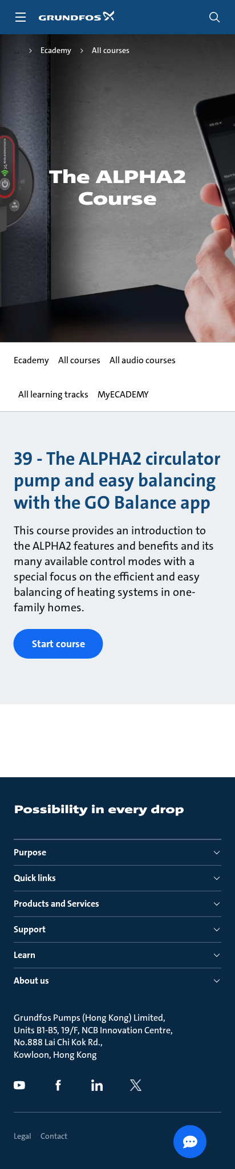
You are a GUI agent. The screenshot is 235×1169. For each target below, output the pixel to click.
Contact (53, 1136)
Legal (22, 1136)
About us (31, 981)
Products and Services (56, 904)
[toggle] (20, 17)
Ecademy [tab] (31, 360)
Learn (24, 955)
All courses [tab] (79, 360)
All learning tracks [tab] (53, 394)
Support (30, 929)
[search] (214, 17)
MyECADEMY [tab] (123, 394)
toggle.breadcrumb (17, 50)
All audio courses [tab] (143, 360)
